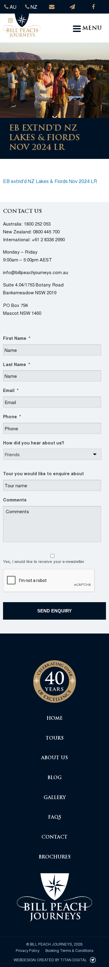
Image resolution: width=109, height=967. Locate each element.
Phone (12, 416)
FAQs (54, 817)
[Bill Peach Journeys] (54, 678)
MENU (92, 28)
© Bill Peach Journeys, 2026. (54, 943)
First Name (16, 338)
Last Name (16, 364)
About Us (54, 758)
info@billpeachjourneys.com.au (35, 272)
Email (10, 390)
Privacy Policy (27, 950)
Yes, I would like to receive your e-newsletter (43, 561)
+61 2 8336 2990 (48, 239)
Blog (55, 778)
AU (12, 6)
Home (55, 718)
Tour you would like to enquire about (43, 473)
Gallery (55, 798)
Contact (54, 837)
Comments (14, 499)
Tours (55, 738)
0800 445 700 (46, 231)
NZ (33, 6)
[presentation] (49, 581)
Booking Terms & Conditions (69, 950)
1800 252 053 (37, 223)
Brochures (55, 857)
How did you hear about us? (33, 442)
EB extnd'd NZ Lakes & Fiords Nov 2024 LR (50, 181)
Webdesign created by (50, 959)
